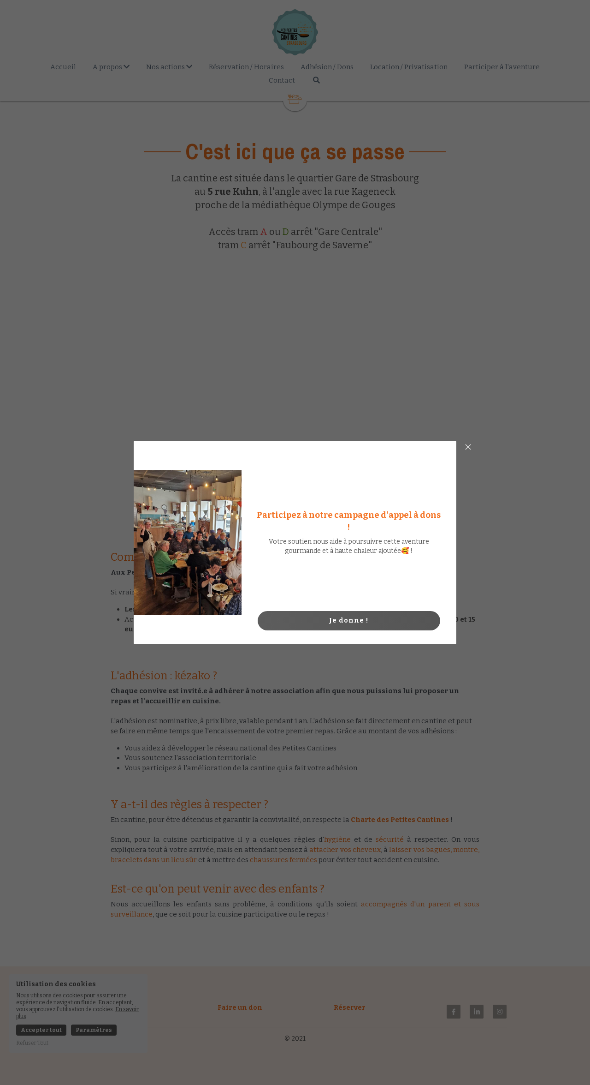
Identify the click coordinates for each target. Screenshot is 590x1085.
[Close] (468, 448)
